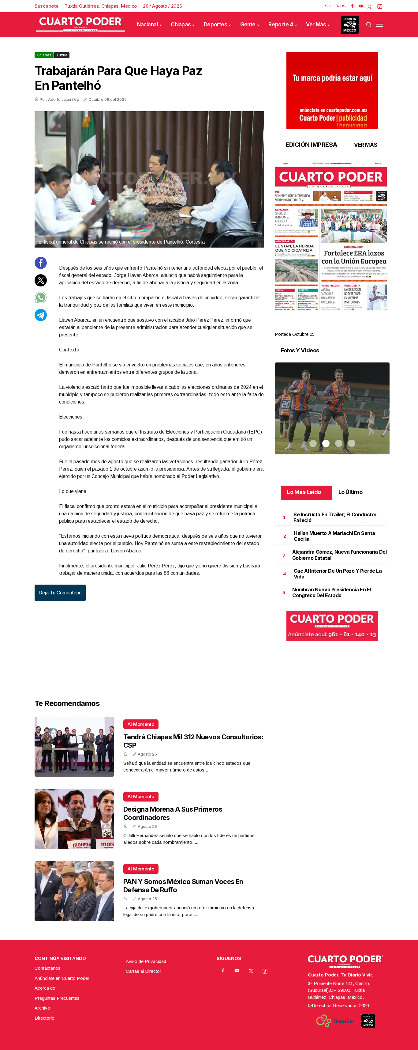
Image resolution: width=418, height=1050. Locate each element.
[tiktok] (379, 6)
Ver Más (316, 24)
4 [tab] (351, 327)
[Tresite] (334, 1021)
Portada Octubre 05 (295, 334)
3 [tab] (338, 327)
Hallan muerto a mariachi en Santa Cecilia (334, 536)
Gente (248, 24)
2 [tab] (326, 327)
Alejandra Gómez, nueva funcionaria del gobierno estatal (339, 555)
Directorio (44, 1018)
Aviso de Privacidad (146, 961)
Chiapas (181, 24)
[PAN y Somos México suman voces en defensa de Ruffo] (74, 891)
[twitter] (369, 6)
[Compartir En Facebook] (41, 267)
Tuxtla (61, 55)
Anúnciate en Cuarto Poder (62, 978)
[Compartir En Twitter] (41, 284)
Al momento (141, 724)
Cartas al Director (143, 971)
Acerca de (45, 988)
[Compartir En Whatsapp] (41, 302)
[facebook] (352, 6)
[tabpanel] (332, 250)
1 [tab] (313, 327)
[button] (332, 236)
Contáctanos (48, 968)
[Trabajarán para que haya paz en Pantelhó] (149, 179)
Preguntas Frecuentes (57, 998)
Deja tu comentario (60, 592)
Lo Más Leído (304, 492)
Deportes (215, 24)
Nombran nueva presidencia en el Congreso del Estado (331, 592)
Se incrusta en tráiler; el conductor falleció (335, 517)
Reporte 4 (280, 24)
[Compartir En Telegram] (41, 319)
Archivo (42, 1007)
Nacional (147, 24)
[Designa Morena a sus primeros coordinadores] (74, 819)
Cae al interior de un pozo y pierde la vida (338, 574)
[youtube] (361, 6)
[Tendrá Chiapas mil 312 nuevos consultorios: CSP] (74, 747)
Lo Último (350, 492)
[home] (80, 25)
